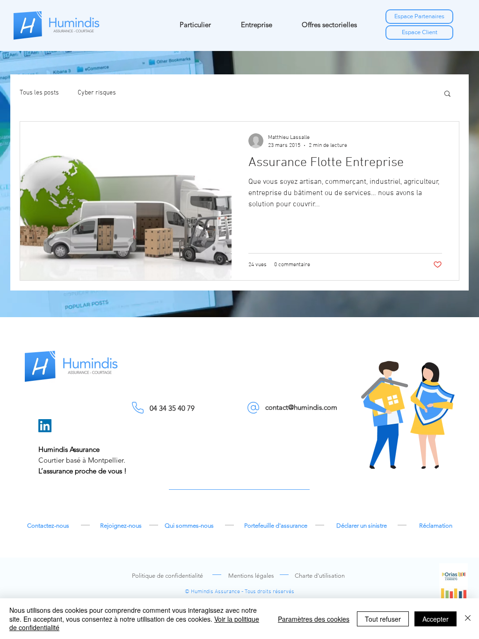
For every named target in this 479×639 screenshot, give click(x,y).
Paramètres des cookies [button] (313, 619)
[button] (447, 94)
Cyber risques (97, 93)
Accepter (435, 619)
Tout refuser (383, 619)
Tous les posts (39, 93)
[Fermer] (467, 619)
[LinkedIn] (44, 425)
